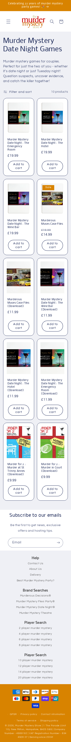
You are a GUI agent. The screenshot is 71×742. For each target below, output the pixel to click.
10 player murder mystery (35, 660)
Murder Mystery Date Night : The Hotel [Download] (18, 385)
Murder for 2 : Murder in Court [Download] (51, 468)
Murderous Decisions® (35, 595)
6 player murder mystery (35, 639)
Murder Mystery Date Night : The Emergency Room (18, 145)
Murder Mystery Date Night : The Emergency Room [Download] (52, 387)
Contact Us (35, 563)
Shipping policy (49, 721)
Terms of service (26, 721)
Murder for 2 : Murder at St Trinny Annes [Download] (16, 469)
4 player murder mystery (35, 633)
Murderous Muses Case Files (52, 222)
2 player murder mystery (35, 628)
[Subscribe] (58, 543)
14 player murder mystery (35, 671)
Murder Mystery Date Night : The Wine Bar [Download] (52, 304)
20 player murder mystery (35, 677)
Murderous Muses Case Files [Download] (18, 303)
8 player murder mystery (35, 645)
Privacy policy (29, 714)
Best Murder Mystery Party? (35, 580)
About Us (35, 569)
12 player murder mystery (35, 666)
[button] (8, 21)
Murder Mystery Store (28, 726)
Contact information (53, 714)
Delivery (35, 574)
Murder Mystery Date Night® (35, 607)
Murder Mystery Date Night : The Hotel (52, 143)
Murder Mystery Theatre (35, 613)
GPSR (13, 714)
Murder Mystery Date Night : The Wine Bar (18, 224)
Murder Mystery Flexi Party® (35, 601)
